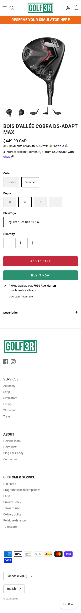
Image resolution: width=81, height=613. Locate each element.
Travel (7, 416)
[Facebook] (5, 361)
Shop (6, 392)
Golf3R (14, 598)
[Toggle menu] (4, 7)
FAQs (6, 496)
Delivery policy (12, 514)
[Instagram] (13, 361)
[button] (40, 146)
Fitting (7, 404)
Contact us (10, 459)
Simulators (10, 398)
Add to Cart (40, 261)
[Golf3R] (40, 8)
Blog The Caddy (13, 453)
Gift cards (9, 483)
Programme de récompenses (21, 490)
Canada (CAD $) (16, 576)
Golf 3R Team (12, 441)
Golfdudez (10, 447)
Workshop (9, 410)
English (11, 588)
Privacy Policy (12, 502)
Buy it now (40, 275)
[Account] (67, 7)
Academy (9, 386)
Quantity (9, 234)
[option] (40, 64)
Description (10, 312)
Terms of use (11, 508)
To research (10, 526)
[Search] (13, 7)
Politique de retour (15, 520)
